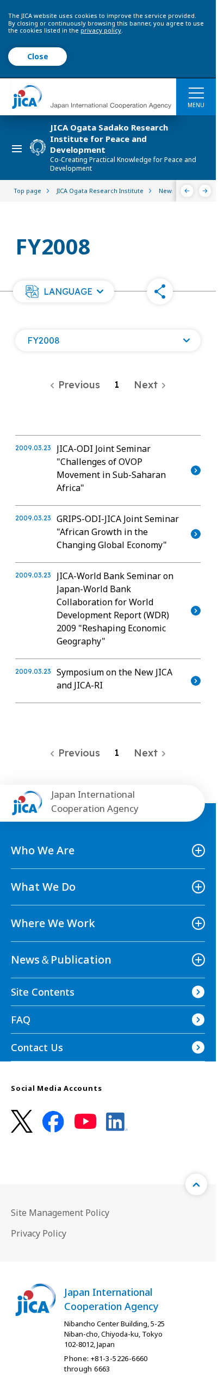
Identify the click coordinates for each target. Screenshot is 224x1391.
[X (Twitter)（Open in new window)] (22, 1121)
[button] (63, 291)
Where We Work (53, 923)
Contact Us (37, 1047)
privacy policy (100, 30)
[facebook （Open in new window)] (53, 1122)
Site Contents (42, 991)
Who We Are (42, 850)
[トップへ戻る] (196, 1184)
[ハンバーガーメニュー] (196, 92)
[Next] (205, 191)
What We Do (43, 886)
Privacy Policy (38, 1233)
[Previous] (187, 191)
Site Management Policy (60, 1213)
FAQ (20, 1019)
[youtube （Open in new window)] (85, 1121)
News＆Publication (61, 959)
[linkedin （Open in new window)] (117, 1122)
